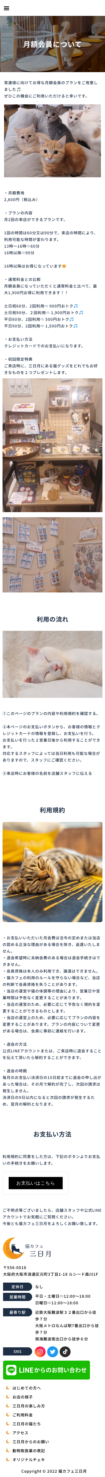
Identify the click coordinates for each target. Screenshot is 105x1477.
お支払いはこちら (35, 1183)
